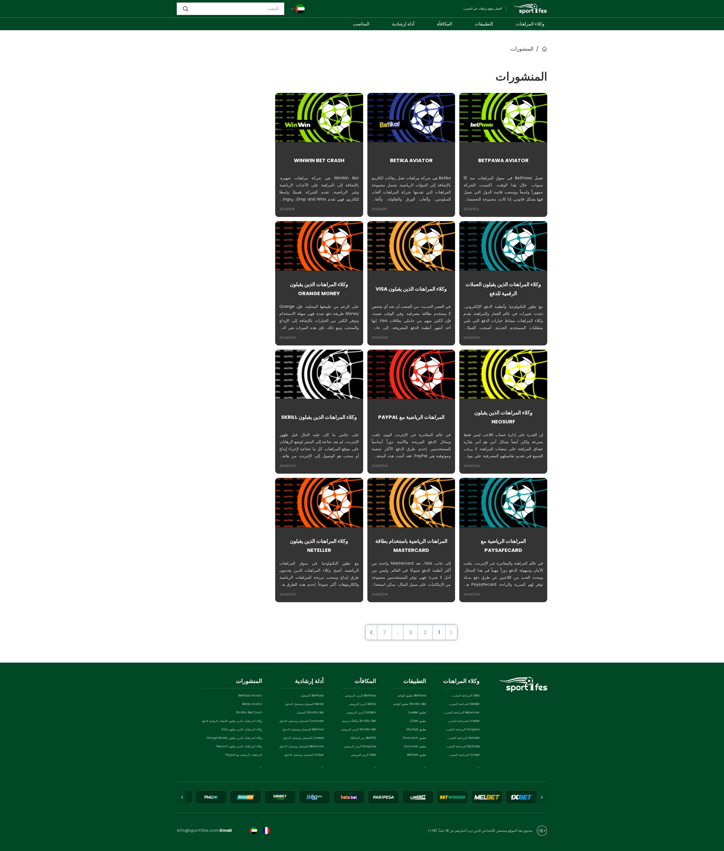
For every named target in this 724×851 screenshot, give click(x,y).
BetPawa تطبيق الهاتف (411, 695)
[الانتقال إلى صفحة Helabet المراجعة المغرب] (349, 797)
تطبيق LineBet (417, 712)
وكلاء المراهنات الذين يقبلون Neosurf (239, 746)
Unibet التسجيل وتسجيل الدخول (304, 755)
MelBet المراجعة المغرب (464, 704)
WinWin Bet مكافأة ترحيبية (359, 721)
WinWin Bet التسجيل (310, 712)
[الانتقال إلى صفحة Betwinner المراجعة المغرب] (452, 797)
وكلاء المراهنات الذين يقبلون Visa (241, 729)
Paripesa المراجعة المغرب (462, 729)
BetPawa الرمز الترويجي (360, 695)
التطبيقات (484, 24)
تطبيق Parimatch (414, 738)
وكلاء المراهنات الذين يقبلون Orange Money (234, 738)
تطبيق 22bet (418, 721)
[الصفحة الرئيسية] (529, 9)
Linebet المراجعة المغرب (464, 721)
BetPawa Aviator (250, 695)
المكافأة (444, 24)
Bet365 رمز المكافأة (363, 738)
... (478, 766)
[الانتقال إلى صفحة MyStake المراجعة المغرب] (314, 797)
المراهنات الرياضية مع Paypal (243, 755)
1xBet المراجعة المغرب (466, 695)
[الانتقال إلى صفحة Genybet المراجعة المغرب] (245, 797)
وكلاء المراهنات (530, 24)
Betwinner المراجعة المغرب (462, 712)
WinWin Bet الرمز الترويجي (358, 729)
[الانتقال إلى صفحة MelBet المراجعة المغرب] (487, 797)
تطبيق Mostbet (416, 729)
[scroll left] (541, 797)
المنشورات (521, 48)
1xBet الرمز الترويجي (363, 755)
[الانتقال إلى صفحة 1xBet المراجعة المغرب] (521, 797)
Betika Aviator (252, 704)
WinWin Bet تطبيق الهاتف (409, 704)
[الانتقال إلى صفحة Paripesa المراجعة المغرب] (383, 797)
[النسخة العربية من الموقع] (253, 830)
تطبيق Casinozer (415, 746)
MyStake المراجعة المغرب (463, 746)
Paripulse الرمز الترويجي (360, 746)
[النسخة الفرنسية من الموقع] (266, 830)
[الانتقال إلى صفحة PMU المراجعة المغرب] (211, 797)
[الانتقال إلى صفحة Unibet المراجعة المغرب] (280, 797)
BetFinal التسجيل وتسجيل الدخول (303, 729)
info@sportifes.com (198, 830)
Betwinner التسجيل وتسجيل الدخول (301, 746)
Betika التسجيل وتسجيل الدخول (304, 704)
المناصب (361, 24)
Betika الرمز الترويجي (362, 704)
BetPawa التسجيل (312, 695)
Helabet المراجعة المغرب (463, 738)
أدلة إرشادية (403, 24)
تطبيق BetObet (416, 755)
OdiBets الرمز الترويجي (361, 712)
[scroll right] (182, 797)
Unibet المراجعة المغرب (464, 755)
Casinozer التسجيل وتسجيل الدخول (301, 721)
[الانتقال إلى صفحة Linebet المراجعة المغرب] (418, 797)
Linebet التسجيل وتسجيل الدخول (303, 738)
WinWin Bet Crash (249, 712)
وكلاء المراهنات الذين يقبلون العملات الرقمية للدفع (232, 721)
